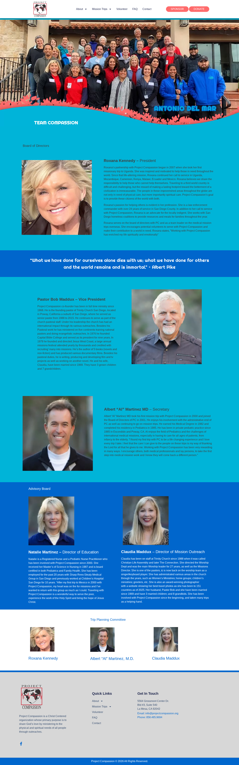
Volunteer (121, 9)
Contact (146, 9)
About (79, 9)
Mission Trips (99, 9)
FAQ (135, 9)
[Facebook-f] (21, 744)
